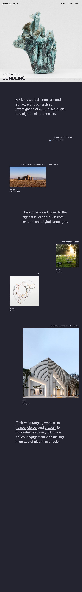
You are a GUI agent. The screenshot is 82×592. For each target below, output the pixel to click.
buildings (41, 100)
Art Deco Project (26, 402)
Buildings (22, 164)
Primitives (53, 165)
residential (41, 164)
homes (21, 427)
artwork (50, 427)
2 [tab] (72, 79)
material (28, 222)
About (77, 4)
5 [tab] (79, 79)
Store (70, 4)
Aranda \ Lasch (10, 3)
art (51, 100)
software (22, 104)
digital (46, 222)
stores (32, 427)
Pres (17, 74)
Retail (76, 325)
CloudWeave (12, 309)
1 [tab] (70, 79)
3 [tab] (74, 79)
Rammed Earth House (15, 190)
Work (63, 4)
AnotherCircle (59, 270)
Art (3, 74)
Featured (10, 74)
